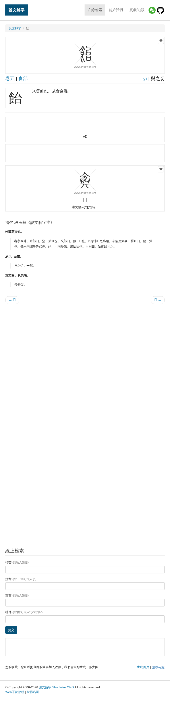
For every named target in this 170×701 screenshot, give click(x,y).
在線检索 (95, 10)
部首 (17, 595)
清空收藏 (158, 667)
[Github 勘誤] (160, 10)
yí (145, 78)
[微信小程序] (152, 10)
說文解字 (17, 10)
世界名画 (33, 692)
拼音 (20, 579)
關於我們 (116, 10)
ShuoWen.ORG (63, 687)
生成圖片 (143, 667)
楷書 (17, 562)
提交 (11, 630)
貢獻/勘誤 (137, 10)
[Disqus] (85, 363)
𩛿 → (157, 300)
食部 (23, 78)
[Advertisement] (85, 127)
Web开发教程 (14, 692)
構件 (23, 612)
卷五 (10, 78)
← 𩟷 (12, 300)
